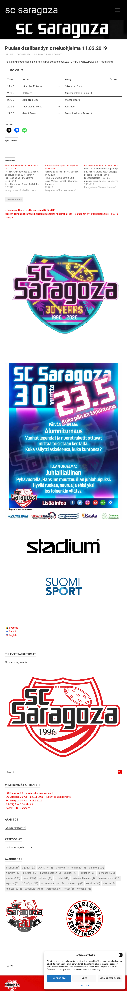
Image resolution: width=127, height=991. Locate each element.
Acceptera (59, 978)
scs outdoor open (52, 883)
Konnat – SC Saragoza (18, 808)
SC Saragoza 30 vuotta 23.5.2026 (24, 800)
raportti (12, 883)
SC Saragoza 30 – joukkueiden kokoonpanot (29, 793)
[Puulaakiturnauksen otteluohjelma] (104, 176)
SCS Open (58, 54)
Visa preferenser (110, 978)
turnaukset (34, 888)
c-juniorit (28, 867)
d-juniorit (62, 867)
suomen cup (74, 883)
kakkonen (87, 872)
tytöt (69, 888)
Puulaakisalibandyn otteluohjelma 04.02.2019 (31, 210)
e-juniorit (78, 867)
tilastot (109, 883)
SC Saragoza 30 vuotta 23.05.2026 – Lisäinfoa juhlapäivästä (38, 796)
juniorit (70, 872)
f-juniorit (13, 872)
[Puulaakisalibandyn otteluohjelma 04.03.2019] (64, 178)
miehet (13, 878)
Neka (84, 978)
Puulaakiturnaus (43, 54)
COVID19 (45, 867)
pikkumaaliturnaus (83, 878)
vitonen (84, 888)
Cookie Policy (83, 985)
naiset (29, 878)
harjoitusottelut (50, 872)
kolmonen (106, 872)
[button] (120, 955)
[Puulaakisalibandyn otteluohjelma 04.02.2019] (25, 178)
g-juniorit (30, 872)
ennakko (96, 867)
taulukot (93, 883)
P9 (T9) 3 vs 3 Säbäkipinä (19, 804)
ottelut (62, 878)
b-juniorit (12, 867)
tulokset (14, 888)
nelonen (45, 878)
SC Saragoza (31, 10)
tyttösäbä (53, 888)
